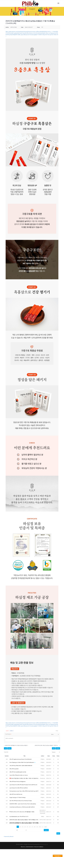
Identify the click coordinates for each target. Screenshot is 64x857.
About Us (23, 846)
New (58, 833)
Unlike (11, 730)
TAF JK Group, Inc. (44, 844)
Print (57, 730)
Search (46, 830)
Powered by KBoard (8, 836)
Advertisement (29, 846)
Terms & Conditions (38, 846)
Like (7, 730)
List (5, 748)
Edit (53, 748)
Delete (57, 748)
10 (39, 826)
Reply (9, 748)
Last (46, 826)
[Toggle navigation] (58, 3)
